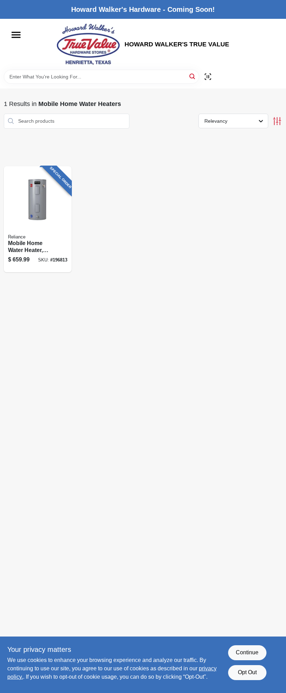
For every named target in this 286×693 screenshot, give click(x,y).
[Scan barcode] (208, 77)
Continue (247, 652)
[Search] (193, 76)
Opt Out (247, 672)
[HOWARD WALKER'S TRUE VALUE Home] (88, 44)
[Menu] (16, 34)
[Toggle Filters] (277, 121)
